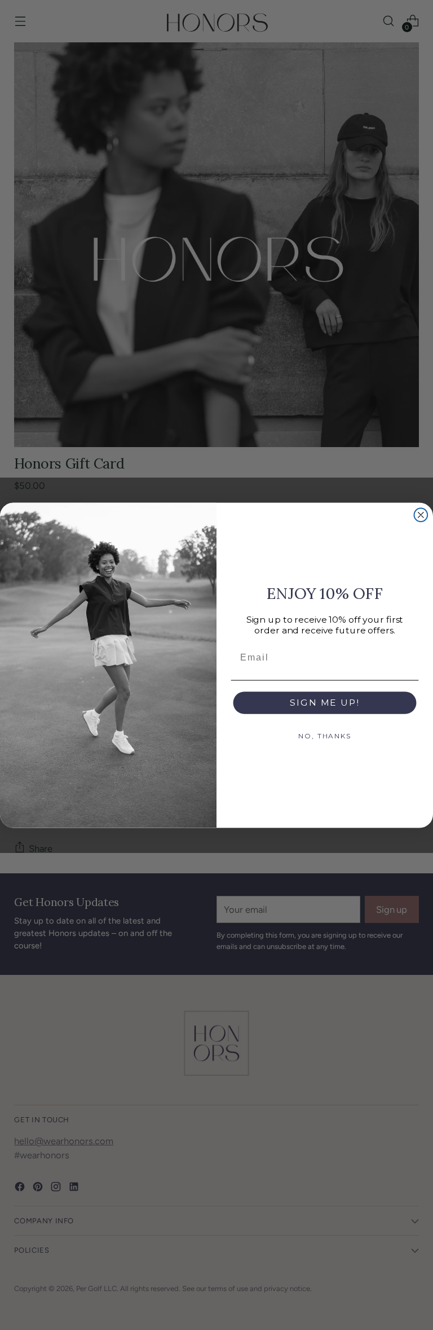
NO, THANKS (324, 736)
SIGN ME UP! (324, 702)
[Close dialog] (421, 515)
